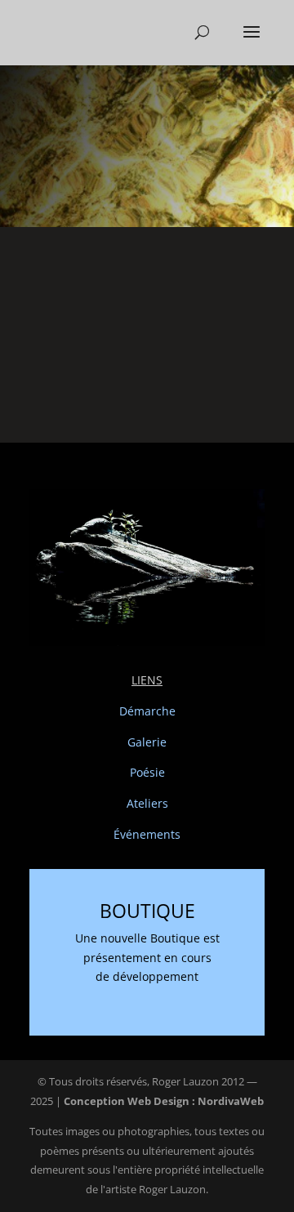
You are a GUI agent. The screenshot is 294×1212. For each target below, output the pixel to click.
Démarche (147, 711)
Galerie (147, 742)
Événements (147, 834)
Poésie (147, 772)
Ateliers (147, 803)
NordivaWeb (231, 1101)
